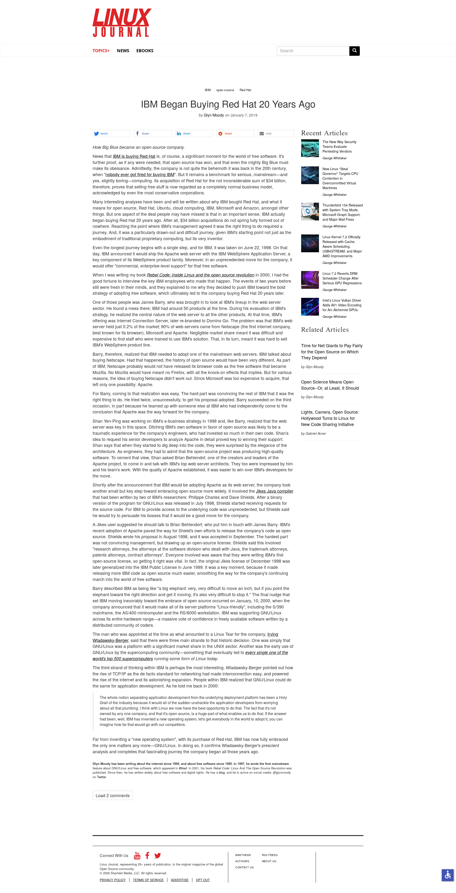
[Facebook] (147, 857)
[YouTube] (137, 857)
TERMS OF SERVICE (148, 880)
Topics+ (101, 50)
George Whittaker (335, 158)
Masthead (243, 855)
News (123, 50)
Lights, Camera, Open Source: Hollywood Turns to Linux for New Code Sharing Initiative (330, 418)
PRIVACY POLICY (113, 880)
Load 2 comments (113, 795)
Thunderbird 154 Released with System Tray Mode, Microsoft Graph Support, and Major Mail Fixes (343, 212)
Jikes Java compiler (274, 491)
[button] (111, 133)
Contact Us (244, 867)
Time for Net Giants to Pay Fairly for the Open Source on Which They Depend (332, 351)
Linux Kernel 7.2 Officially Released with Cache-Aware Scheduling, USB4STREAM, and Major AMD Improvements (342, 246)
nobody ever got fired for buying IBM (139, 174)
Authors (242, 861)
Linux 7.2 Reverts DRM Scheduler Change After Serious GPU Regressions (342, 278)
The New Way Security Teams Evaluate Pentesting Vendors (339, 146)
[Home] (122, 21)
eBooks (144, 50)
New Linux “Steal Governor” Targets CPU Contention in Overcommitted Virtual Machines (340, 178)
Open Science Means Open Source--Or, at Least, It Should (330, 385)
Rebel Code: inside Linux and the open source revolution (200, 275)
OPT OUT (203, 880)
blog (222, 772)
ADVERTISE (180, 880)
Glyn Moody (214, 115)
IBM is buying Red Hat (134, 156)
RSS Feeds (270, 855)
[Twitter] (157, 857)
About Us (269, 861)
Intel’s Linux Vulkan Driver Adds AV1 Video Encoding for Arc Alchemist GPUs (342, 305)
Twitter (101, 777)
